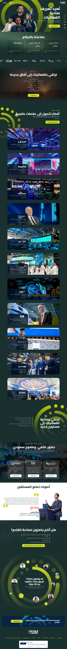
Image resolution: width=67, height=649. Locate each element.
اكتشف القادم (54, 26)
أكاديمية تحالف (45, 638)
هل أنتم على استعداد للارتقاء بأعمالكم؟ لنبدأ (33, 545)
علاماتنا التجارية (52, 638)
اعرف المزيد (33, 95)
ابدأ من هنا (16, 621)
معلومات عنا (59, 638)
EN (13, 2)
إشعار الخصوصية (26, 638)
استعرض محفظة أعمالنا (52, 122)
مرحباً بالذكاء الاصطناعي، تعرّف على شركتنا (13, 638)
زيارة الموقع (24, 147)
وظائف (39, 638)
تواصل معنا (33, 638)
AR (10, 2)
